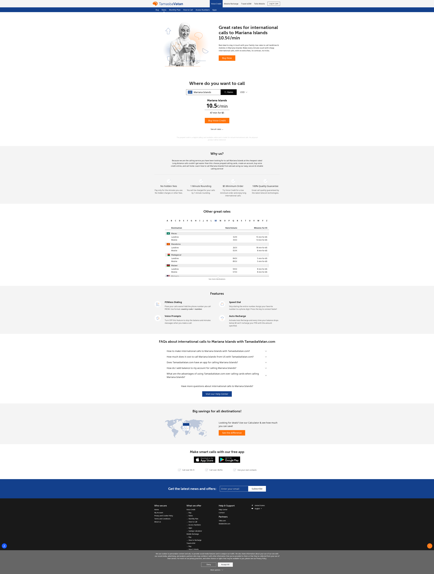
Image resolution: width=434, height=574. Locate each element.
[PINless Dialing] (157, 303)
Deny (208, 564)
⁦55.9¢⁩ (235, 250)
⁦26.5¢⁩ (235, 247)
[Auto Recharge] (222, 317)
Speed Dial (235, 302)
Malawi (174, 265)
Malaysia (175, 276)
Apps (214, 10)
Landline (175, 237)
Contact (222, 513)
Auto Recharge (237, 316)
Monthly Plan (174, 10)
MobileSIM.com (224, 524)
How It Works (194, 549)
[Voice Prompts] (157, 317)
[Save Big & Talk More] (186, 428)
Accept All (225, 564)
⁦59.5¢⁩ (235, 269)
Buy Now (227, 58)
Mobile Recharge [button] (231, 3)
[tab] (167, 221)
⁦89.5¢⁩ (235, 261)
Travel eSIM (190, 543)
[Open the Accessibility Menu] (4, 546)
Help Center (223, 509)
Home (156, 509)
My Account (158, 513)
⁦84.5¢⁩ (235, 258)
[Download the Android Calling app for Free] (229, 459)
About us (157, 522)
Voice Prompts (173, 316)
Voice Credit (190, 509)
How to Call (188, 10)
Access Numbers (203, 10)
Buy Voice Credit (217, 120)
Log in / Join (273, 3)
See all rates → (217, 129)
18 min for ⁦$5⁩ (261, 247)
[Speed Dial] (222, 303)
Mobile (174, 240)
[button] (216, 3)
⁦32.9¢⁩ (235, 237)
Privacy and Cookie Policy (163, 516)
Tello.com (222, 521)
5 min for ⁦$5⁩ (262, 258)
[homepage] (168, 3)
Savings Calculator (195, 531)
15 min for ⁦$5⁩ (261, 237)
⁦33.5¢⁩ (235, 240)
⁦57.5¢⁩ (235, 272)
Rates (191, 516)
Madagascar (176, 255)
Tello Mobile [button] (259, 3)
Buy (157, 10)
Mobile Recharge (192, 534)
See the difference (232, 432)
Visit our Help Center (217, 393)
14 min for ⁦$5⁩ (261, 240)
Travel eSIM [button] (246, 3)
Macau (174, 233)
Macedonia (175, 244)
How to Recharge (195, 540)
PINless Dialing (173, 302)
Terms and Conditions (162, 519)
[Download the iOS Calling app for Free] (204, 459)
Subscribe (257, 488)
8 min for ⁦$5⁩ (262, 250)
